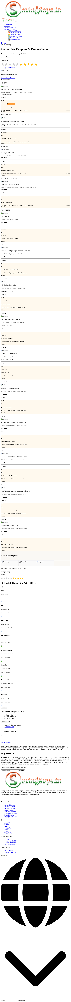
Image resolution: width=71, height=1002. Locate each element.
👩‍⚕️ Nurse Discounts (14, 39)
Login (4, 43)
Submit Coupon (5, 721)
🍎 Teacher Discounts (14, 32)
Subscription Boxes (10, 27)
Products (3, 67)
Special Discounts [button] (9, 29)
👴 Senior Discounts (14, 34)
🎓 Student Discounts (14, 31)
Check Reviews (10, 67)
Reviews (7, 26)
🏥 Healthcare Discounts (15, 38)
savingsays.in (9, 1000)
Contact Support (9, 726)
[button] (35, 929)
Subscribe (21, 770)
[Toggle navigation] (16, 21)
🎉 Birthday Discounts (15, 36)
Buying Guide (8, 24)
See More (4, 707)
